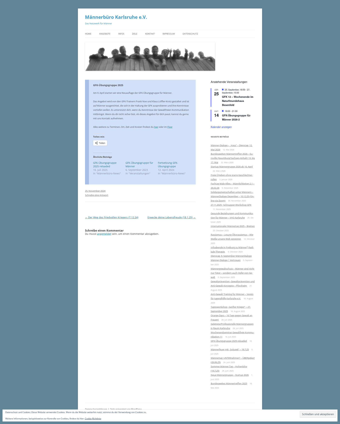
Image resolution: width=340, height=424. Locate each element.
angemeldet (104, 233)
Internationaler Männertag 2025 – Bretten (233, 226)
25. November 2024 (95, 190)
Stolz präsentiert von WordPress (126, 409)
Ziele (134, 33)
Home (88, 33)
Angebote (104, 33)
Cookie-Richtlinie (93, 418)
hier (156, 126)
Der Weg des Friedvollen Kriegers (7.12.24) (111, 217)
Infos (121, 33)
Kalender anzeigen (221, 127)
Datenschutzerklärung (96, 409)
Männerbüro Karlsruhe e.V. (116, 17)
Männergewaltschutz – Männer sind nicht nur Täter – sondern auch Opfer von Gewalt (232, 273)
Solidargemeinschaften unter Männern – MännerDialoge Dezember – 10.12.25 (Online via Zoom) (232, 196)
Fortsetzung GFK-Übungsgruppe (168, 164)
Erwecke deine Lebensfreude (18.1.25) (172, 217)
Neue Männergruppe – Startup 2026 (230, 375)
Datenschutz (190, 33)
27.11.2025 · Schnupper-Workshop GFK (231, 204)
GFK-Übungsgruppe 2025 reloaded (105, 164)
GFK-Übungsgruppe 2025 (108, 85)
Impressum (169, 33)
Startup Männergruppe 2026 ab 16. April (232, 166)
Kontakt (150, 33)
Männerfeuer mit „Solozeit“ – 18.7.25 (230, 349)
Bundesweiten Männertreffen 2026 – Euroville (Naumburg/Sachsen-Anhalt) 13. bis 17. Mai (233, 158)
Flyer (169, 126)
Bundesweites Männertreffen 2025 (229, 383)
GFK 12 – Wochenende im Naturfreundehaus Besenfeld (237, 100)
